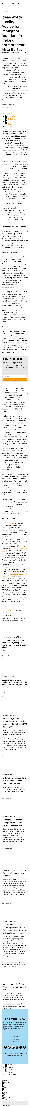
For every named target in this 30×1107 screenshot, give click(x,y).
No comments (6, 650)
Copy (5, 1105)
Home (15, 1034)
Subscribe (15, 379)
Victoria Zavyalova (19, 675)
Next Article (5, 655)
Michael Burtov (7, 52)
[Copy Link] (6, 1072)
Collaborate (15, 1039)
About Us (15, 1036)
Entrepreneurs (6, 11)
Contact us (15, 1041)
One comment (6, 687)
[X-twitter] (17, 1047)
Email (4, 373)
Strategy (15, 816)
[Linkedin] (13, 1047)
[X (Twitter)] (6, 1067)
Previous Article (7, 615)
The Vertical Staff (18, 636)
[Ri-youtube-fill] (20, 1047)
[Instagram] (9, 1047)
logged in (10, 610)
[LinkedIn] (6, 1069)
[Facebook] (5, 1047)
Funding (15, 715)
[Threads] (24, 1047)
